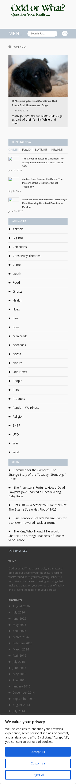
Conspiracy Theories (27, 256)
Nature (41, 149)
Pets (16, 390)
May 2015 (19, 674)
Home (15, 46)
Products (19, 399)
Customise (38, 763)
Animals (18, 229)
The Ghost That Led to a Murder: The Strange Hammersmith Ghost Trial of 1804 (43, 162)
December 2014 (24, 692)
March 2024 (21, 649)
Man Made (20, 336)
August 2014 (21, 705)
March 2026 (21, 637)
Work (16, 452)
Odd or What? (17, 551)
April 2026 (19, 631)
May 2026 (19, 625)
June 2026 (19, 618)
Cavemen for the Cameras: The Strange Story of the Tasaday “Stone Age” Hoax (37, 474)
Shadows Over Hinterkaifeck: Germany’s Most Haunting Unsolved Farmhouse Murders (44, 203)
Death (17, 274)
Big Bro (18, 238)
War (15, 443)
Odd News (20, 372)
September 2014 (24, 699)
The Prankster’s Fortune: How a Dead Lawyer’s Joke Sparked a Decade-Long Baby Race (36, 491)
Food (26, 149)
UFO (16, 434)
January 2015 (21, 686)
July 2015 (19, 662)
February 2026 (22, 643)
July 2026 (19, 612)
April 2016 (19, 655)
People (56, 149)
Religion (18, 416)
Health (17, 300)
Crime (13, 149)
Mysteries (19, 345)
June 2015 (19, 668)
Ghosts (17, 291)
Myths (17, 354)
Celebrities (20, 247)
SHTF (16, 425)
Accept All (38, 752)
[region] (38, 749)
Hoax (16, 309)
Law (15, 318)
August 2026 (21, 606)
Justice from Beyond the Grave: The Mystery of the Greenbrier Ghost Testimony (42, 183)
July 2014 (19, 711)
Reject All (38, 775)
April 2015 (19, 680)
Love (16, 327)
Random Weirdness (26, 408)
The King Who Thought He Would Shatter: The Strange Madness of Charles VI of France (36, 535)
